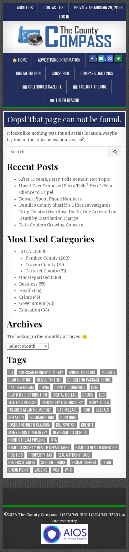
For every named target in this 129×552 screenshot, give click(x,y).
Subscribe (61, 73)
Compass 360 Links (96, 73)
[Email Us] (101, 59)
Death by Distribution (27, 395)
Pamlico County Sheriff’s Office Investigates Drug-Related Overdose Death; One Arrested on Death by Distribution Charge (67, 212)
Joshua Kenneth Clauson (29, 425)
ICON (86, 410)
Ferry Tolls (99, 402)
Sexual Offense (83, 462)
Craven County (40, 264)
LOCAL (26, 251)
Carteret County (41, 271)
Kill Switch (65, 425)
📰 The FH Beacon (64, 100)
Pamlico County (41, 258)
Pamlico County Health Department (39, 447)
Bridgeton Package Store (89, 380)
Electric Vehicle (22, 402)
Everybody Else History (62, 402)
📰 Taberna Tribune (90, 87)
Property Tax (40, 455)
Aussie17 (108, 372)
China (44, 387)
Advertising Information (59, 60)
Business (28, 284)
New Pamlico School (70, 432)
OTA (54, 440)
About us (25, 7)
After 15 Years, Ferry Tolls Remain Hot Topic (64, 179)
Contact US (54, 7)
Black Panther (49, 380)
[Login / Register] (118, 59)
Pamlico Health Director (96, 447)
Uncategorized (34, 277)
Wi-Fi (68, 470)
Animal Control (82, 372)
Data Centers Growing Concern (51, 225)
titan (106, 462)
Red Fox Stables (21, 462)
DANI (94, 387)
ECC (102, 395)
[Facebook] (92, 59)
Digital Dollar (65, 395)
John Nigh (68, 417)
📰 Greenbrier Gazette (42, 87)
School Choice (53, 462)
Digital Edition (28, 73)
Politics (15, 455)
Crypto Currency (69, 387)
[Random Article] (110, 59)
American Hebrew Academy (40, 372)
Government (32, 303)
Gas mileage (67, 410)
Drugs (87, 395)
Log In (64, 16)
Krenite (87, 425)
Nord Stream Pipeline (26, 440)
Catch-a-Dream (21, 387)
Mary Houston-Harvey (27, 432)
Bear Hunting (19, 380)
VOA (56, 470)
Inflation (16, 417)
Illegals (102, 410)
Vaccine (40, 470)
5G (10, 372)
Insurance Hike (41, 417)
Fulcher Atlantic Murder (30, 410)
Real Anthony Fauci (74, 455)
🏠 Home (19, 60)
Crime (25, 297)
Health (26, 290)
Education (29, 310)
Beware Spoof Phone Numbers (50, 199)
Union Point (18, 470)
